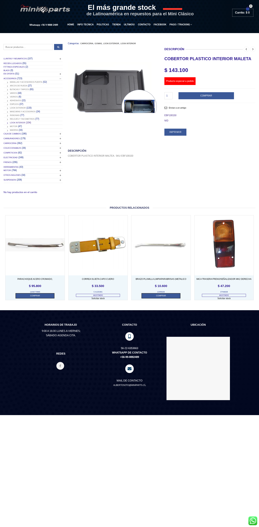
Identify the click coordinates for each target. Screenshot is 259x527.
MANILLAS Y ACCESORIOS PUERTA (26, 82)
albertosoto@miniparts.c (128, 385)
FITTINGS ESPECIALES (14, 67)
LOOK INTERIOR (128, 43)
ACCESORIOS (10, 78)
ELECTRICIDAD (11, 157)
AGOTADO (98, 295)
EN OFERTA (9, 74)
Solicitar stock (98, 298)
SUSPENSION (10, 180)
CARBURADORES (12, 138)
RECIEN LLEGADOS (13, 63)
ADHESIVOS (15, 100)
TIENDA (116, 24)
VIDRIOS (14, 97)
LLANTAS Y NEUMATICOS (15, 59)
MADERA (14, 130)
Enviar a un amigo (177, 108)
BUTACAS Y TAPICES (19, 89)
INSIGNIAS (15, 115)
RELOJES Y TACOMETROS (22, 119)
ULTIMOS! (129, 24)
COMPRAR (206, 95)
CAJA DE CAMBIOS (12, 134)
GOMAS (98, 43)
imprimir (175, 132)
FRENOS (8, 162)
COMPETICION (10, 153)
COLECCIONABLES (12, 148)
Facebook (160, 24)
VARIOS (13, 93)
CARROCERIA (86, 43)
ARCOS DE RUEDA (18, 86)
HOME (70, 24)
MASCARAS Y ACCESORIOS (22, 112)
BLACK (7, 70)
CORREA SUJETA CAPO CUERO (98, 279)
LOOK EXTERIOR (111, 43)
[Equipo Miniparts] (252, 520)
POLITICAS (103, 24)
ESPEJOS (14, 104)
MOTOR (13, 126)
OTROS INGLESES (12, 175)
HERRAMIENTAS (11, 167)
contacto (144, 24)
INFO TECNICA (85, 24)
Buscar (58, 47)
